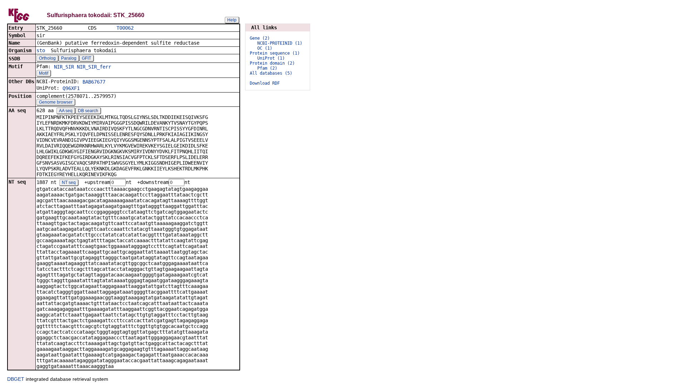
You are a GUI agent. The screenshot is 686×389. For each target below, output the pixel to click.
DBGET (15, 379)
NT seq (69, 182)
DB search (88, 110)
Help (232, 20)
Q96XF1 (71, 88)
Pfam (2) (267, 68)
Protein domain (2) (272, 63)
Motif (43, 73)
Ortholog (47, 58)
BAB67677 (94, 82)
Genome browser (56, 102)
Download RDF (265, 83)
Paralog (68, 58)
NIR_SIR (64, 67)
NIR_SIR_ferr (94, 67)
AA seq (66, 110)
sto (40, 50)
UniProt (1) (271, 58)
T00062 (125, 28)
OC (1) (264, 48)
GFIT (86, 58)
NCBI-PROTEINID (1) (279, 43)
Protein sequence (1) (275, 53)
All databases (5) (271, 73)
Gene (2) (260, 38)
